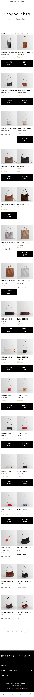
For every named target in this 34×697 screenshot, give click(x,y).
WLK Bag (20, 245)
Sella (18, 550)
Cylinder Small (5, 92)
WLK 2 (3, 169)
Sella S (19, 583)
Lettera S (4, 436)
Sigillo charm (5, 550)
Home (11, 19)
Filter (3, 33)
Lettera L (4, 321)
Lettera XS (20, 474)
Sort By (13, 33)
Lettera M (20, 359)
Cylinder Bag (5, 54)
